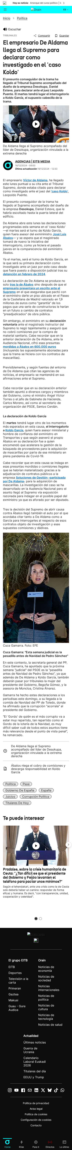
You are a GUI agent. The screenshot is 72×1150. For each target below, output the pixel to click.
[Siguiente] (64, 3)
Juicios (10, 796)
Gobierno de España (19, 790)
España (46, 790)
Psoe (26, 784)
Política (10, 784)
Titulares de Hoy (17, 803)
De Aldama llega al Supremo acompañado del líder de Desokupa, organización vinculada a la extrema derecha (36, 751)
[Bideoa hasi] (36, 124)
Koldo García (14, 430)
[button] (68, 845)
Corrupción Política (35, 796)
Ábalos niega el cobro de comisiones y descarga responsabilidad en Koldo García (38, 769)
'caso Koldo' (59, 191)
